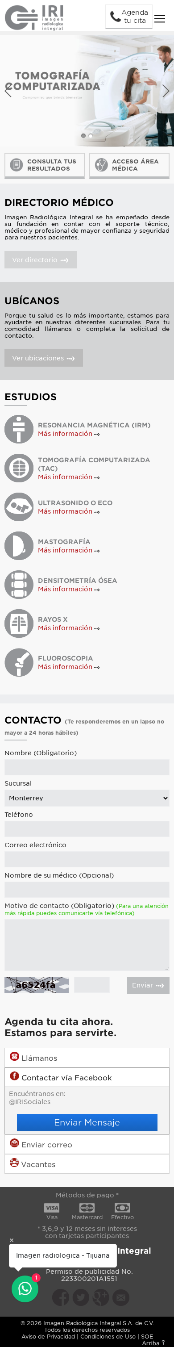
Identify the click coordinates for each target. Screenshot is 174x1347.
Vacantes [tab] (37, 1164)
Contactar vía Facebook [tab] (65, 1078)
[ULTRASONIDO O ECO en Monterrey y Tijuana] (18, 506)
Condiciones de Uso (108, 1336)
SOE (147, 1336)
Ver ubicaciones (39, 358)
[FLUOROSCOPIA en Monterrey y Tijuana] (18, 662)
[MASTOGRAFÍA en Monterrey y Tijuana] (18, 545)
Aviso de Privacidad (48, 1336)
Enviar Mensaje (87, 1122)
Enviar (143, 985)
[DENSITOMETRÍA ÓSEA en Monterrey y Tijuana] (18, 584)
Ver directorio (35, 260)
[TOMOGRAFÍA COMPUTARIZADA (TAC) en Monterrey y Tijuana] (18, 468)
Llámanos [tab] (38, 1058)
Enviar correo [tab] (45, 1145)
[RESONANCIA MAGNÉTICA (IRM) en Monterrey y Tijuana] (18, 429)
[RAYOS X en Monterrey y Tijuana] (18, 623)
